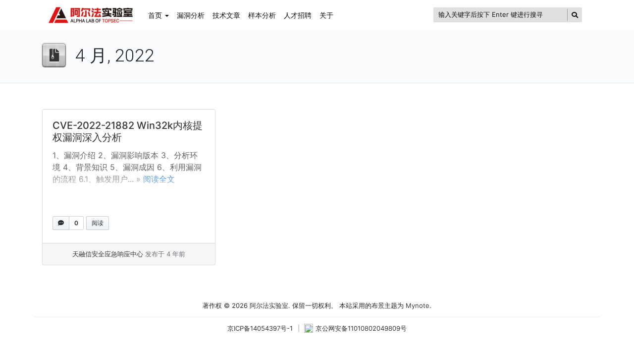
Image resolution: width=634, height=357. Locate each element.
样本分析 (262, 15)
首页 (155, 15)
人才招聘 (298, 15)
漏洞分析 (191, 15)
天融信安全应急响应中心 (107, 254)
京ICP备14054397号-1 (260, 328)
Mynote (417, 305)
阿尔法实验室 (269, 305)
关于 (326, 15)
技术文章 (226, 15)
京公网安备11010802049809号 (361, 328)
